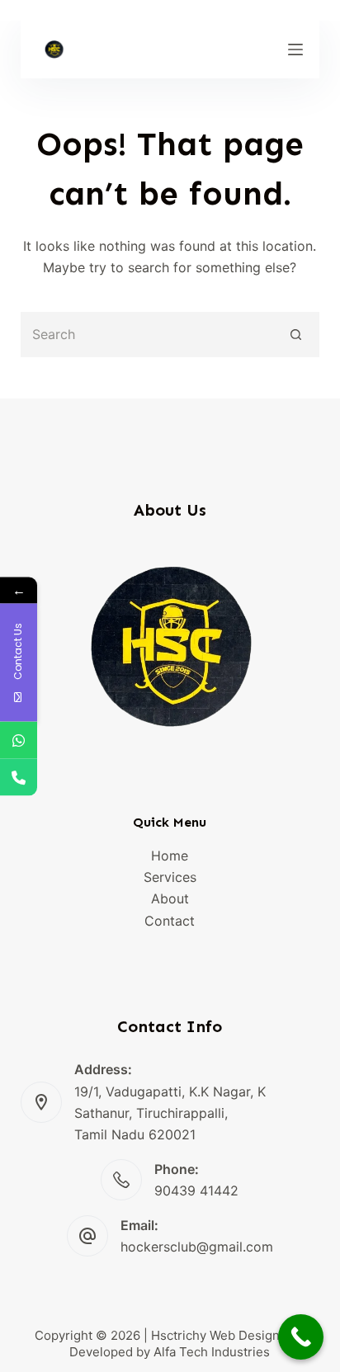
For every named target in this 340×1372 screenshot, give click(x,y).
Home (169, 855)
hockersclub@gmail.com (196, 1246)
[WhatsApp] (18, 739)
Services (170, 877)
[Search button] (296, 334)
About (170, 898)
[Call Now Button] (300, 1337)
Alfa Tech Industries (211, 1352)
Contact (169, 920)
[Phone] (18, 776)
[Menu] (295, 49)
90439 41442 (196, 1190)
